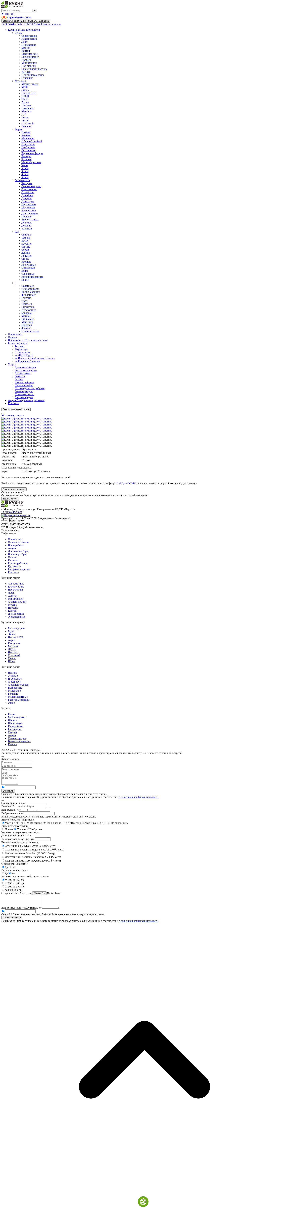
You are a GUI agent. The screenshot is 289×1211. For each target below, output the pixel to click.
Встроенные (28, 150)
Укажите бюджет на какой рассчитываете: (25, 876)
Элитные (26, 228)
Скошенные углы (31, 186)
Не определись (119, 823)
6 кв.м (24, 174)
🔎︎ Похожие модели (12, 415)
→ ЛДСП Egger (24, 355)
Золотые (26, 328)
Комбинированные (32, 276)
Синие (25, 258)
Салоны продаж (24, 397)
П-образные (28, 147)
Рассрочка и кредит (26, 370)
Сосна (24, 120)
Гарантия (20, 376)
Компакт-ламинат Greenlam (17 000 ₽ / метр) (30, 853)
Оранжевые (28, 267)
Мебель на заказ (17, 717)
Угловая (21, 829)
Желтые (25, 252)
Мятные (26, 316)
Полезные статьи (24, 394)
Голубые (26, 297)
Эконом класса (29, 219)
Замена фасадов (24, 391)
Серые (25, 249)
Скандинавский (17, 601)
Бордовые (27, 312)
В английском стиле (32, 74)
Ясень (24, 117)
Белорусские (28, 210)
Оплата (19, 379)
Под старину (28, 65)
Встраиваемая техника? (14, 870)
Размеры (26, 156)
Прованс (26, 59)
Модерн (25, 47)
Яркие (25, 279)
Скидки (12, 732)
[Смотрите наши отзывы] (15, 515)
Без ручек (26, 183)
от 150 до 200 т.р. (14, 883)
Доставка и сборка (25, 367)
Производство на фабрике (29, 388)
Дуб (23, 114)
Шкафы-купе (15, 723)
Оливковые (27, 273)
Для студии (27, 201)
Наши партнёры (24, 385)
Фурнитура (21, 349)
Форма (18, 129)
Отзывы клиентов (18, 542)
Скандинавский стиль (34, 68)
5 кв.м (24, 171)
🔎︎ (35, 10)
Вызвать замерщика (38, 21)
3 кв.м (24, 168)
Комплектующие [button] (17, 343)
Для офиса (27, 195)
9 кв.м (24, 177)
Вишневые (27, 319)
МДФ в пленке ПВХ (56, 823)
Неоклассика (28, 44)
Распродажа (15, 729)
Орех (24, 300)
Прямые (26, 132)
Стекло (12, 658)
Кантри (25, 50)
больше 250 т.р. (13, 889)
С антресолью (29, 189)
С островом (28, 144)
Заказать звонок (52, 24)
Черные (25, 246)
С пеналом (27, 192)
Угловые (26, 135)
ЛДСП (25, 96)
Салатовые (27, 285)
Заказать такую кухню (14, 489)
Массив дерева (29, 84)
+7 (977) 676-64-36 (32, 24)
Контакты (13, 403)
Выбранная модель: (12, 813)
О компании (15, 334)
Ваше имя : (8, 806)
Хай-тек (26, 71)
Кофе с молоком (30, 291)
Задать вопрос (10, 498)
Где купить (14, 566)
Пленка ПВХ (28, 93)
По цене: (26, 216)
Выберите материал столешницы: (20, 842)
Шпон (24, 99)
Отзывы (12, 337)
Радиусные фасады (32, 153)
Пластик (26, 105)
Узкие (24, 165)
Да (6, 867)
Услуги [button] (12, 364)
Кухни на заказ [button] (24, 29)
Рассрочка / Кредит (19, 569)
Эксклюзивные (30, 56)
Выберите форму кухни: (15, 826)
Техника (19, 346)
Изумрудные (28, 309)
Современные (29, 35)
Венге (24, 270)
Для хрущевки (29, 213)
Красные (26, 255)
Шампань (26, 303)
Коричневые (28, 264)
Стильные (27, 77)
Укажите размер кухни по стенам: (20, 832)
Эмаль (25, 90)
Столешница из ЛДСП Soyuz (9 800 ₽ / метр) (30, 845)
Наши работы (27, 340)
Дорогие (26, 225)
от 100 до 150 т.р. (14, 879)
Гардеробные (15, 726)
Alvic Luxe (90, 823)
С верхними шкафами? (14, 863)
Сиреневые (27, 306)
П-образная (35, 829)
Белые (24, 240)
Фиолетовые (28, 294)
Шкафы (12, 720)
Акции (26, 400)
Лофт (24, 41)
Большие (26, 159)
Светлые (26, 234)
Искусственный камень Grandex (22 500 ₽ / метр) (33, 856)
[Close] (2, 756)
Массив (9, 823)
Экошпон (26, 126)
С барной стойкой (31, 141)
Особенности (22, 180)
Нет (13, 867)
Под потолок (28, 204)
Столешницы (22, 352)
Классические (29, 38)
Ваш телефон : (10, 809)
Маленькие (27, 138)
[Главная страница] (12, 7)
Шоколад (26, 325)
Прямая (9, 829)
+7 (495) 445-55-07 (11, 24)
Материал (20, 81)
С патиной (27, 123)
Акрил (25, 102)
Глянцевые (27, 108)
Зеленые (26, 261)
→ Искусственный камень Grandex (35, 358)
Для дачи (26, 198)
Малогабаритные (31, 162)
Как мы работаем (24, 382)
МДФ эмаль (33, 823)
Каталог (12, 744)
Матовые (26, 111)
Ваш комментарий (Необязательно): (21, 907)
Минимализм (29, 62)
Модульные (28, 207)
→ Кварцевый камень (27, 361)
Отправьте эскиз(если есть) (16, 893)
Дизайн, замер (23, 373)
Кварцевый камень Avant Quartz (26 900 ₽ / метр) (33, 860)
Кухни (11, 714)
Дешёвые (26, 222)
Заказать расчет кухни (14, 21)
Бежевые (26, 243)
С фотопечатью (30, 331)
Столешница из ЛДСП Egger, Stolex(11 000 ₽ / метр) (34, 849)
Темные (25, 237)
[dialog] (144, 777)
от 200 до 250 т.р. (14, 886)
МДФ (24, 87)
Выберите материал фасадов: (17, 819)
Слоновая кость (30, 288)
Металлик (27, 322)
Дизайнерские (29, 53)
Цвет (17, 231)
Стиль (18, 32)
